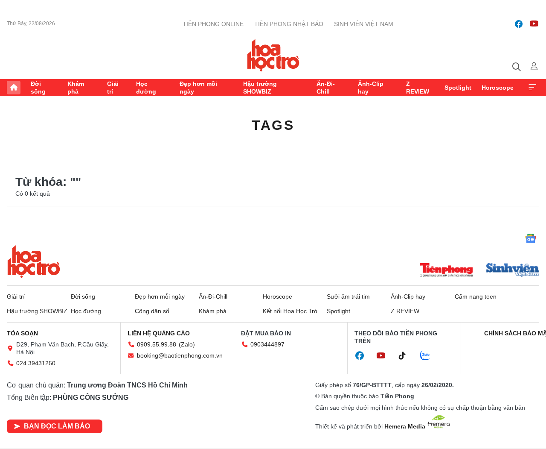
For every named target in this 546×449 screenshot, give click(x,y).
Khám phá (75, 87)
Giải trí (113, 87)
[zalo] (429, 356)
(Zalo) (187, 344)
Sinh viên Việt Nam (363, 24)
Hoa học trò (34, 261)
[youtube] (534, 24)
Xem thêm (532, 87)
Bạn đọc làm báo (57, 426)
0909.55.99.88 (156, 344)
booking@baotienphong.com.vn (180, 355)
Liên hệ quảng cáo (159, 333)
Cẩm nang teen (476, 296)
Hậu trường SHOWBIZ (260, 87)
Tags (273, 125)
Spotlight (457, 87)
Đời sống (38, 87)
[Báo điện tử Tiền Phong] (446, 271)
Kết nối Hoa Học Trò (290, 311)
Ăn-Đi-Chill (326, 87)
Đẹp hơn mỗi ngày (198, 87)
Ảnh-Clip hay (370, 87)
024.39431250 (35, 363)
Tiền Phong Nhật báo (288, 24)
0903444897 (267, 344)
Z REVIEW (417, 87)
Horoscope (498, 87)
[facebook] (519, 24)
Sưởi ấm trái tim (348, 296)
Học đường (146, 87)
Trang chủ (13, 87)
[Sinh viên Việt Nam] (512, 271)
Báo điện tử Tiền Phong (273, 55)
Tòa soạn (22, 333)
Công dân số (152, 311)
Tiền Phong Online (213, 24)
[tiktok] (406, 356)
